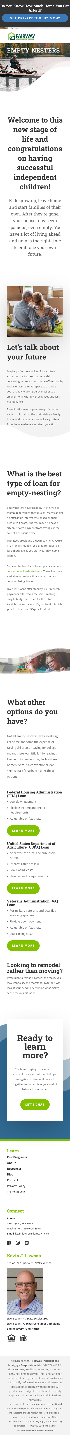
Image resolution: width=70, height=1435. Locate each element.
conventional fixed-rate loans (24, 571)
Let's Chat (35, 1105)
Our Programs (17, 1157)
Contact (12, 1180)
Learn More (23, 831)
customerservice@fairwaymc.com (35, 1430)
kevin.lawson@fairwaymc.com (33, 1233)
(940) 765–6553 (24, 1223)
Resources (14, 1169)
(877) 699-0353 (37, 1425)
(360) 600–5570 (32, 1228)
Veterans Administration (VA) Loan (32, 903)
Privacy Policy (16, 1186)
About (11, 1163)
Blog (10, 1174)
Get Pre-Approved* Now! (35, 18)
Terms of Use (16, 1192)
